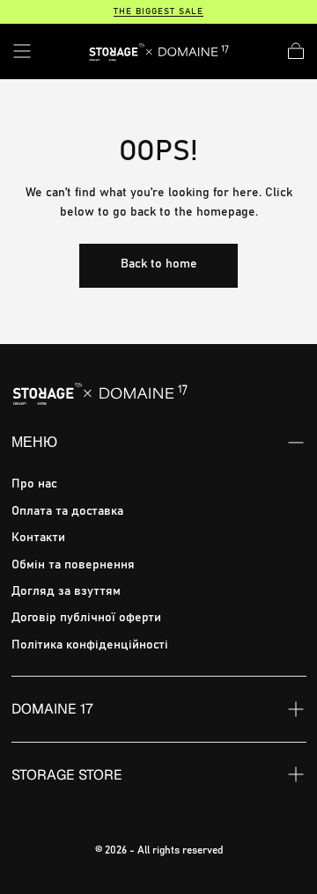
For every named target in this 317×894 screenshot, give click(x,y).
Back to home (159, 264)
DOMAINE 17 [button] (51, 709)
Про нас (34, 484)
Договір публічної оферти (86, 618)
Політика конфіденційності (89, 645)
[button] (22, 51)
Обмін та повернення (73, 565)
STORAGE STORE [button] (66, 775)
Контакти (38, 537)
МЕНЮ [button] (34, 442)
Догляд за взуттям (66, 591)
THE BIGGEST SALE (158, 11)
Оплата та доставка (67, 511)
